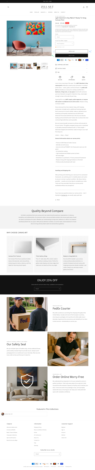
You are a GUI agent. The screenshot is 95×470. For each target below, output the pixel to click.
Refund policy (46, 466)
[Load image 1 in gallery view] (13, 66)
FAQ (35, 443)
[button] (8, 7)
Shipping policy (68, 466)
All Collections (37, 435)
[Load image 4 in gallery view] (36, 66)
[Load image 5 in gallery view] (44, 66)
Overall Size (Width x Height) (61, 40)
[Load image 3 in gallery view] (29, 66)
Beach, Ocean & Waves (12, 432)
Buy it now (71, 55)
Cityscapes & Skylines (12, 435)
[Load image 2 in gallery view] (21, 66)
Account (63, 432)
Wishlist (63, 435)
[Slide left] (8, 66)
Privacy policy (53, 466)
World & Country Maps (12, 440)
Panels (56, 34)
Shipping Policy (37, 427)
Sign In (63, 429)
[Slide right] (50, 66)
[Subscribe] (59, 289)
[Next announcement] (87, 1)
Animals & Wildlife (11, 429)
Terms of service (61, 466)
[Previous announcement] (7, 1)
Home (35, 432)
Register (63, 427)
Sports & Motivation (11, 437)
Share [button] (58, 199)
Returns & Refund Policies (40, 429)
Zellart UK (64, 437)
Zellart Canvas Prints (30, 466)
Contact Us (64, 195)
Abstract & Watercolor (12, 427)
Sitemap (36, 445)
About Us (36, 437)
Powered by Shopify (39, 466)
